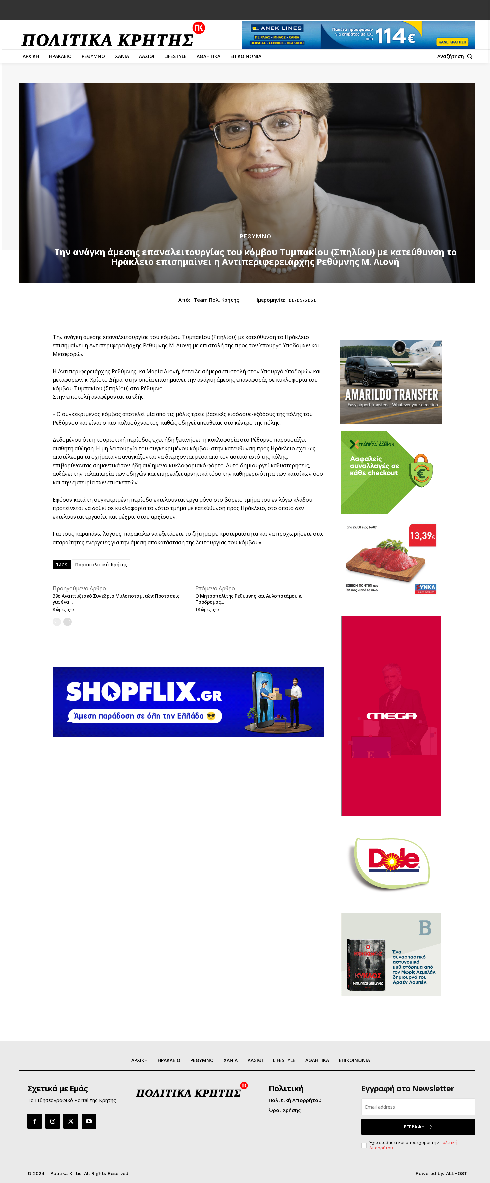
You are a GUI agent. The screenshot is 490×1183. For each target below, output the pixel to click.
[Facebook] (34, 1121)
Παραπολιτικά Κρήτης (101, 564)
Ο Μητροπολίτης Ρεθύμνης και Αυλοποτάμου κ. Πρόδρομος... (248, 599)
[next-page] (67, 622)
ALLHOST (456, 1173)
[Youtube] (89, 1121)
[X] (70, 1121)
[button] (456, 56)
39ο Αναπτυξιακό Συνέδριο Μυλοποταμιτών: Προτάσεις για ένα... (116, 599)
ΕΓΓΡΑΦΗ (414, 1127)
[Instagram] (52, 1121)
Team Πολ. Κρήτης (216, 300)
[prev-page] (57, 622)
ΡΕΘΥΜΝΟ (255, 236)
